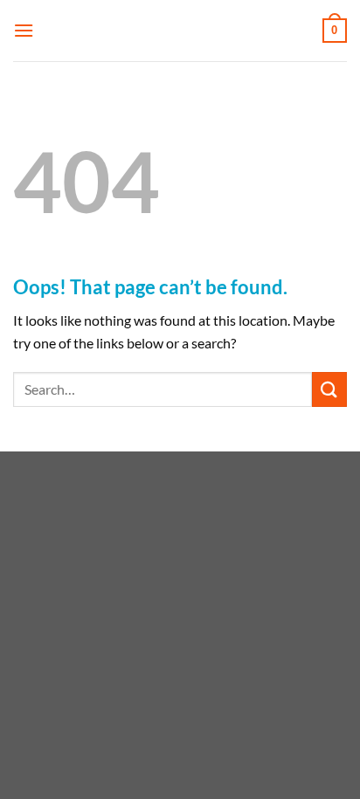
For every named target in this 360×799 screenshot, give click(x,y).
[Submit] (329, 389)
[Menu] (23, 30)
